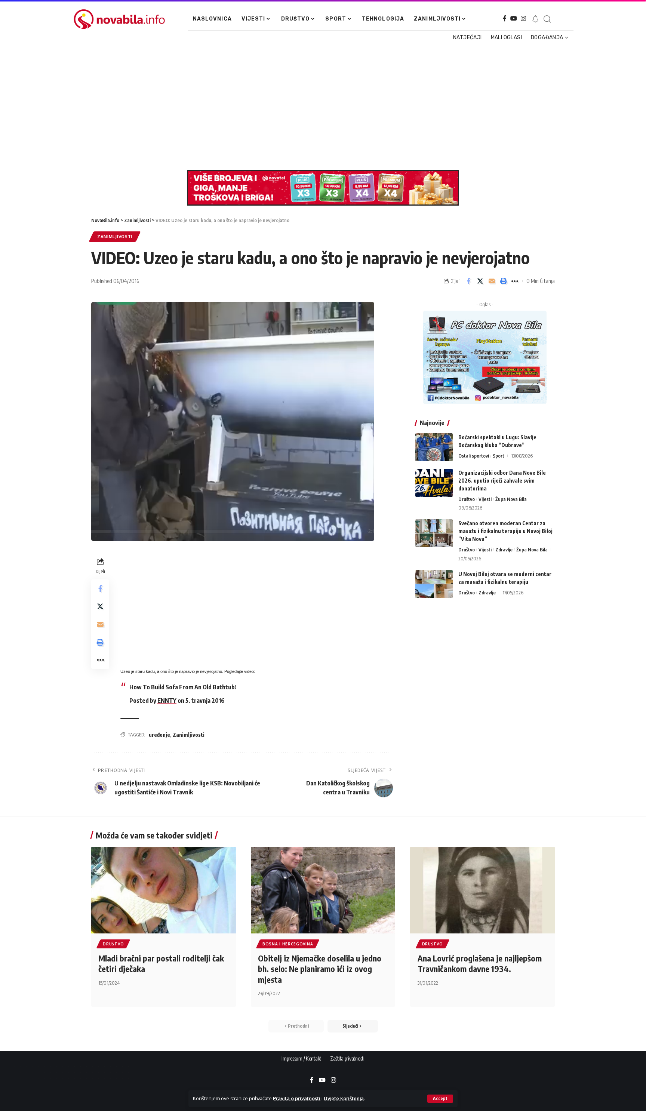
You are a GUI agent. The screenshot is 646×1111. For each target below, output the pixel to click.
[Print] (503, 281)
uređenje (159, 735)
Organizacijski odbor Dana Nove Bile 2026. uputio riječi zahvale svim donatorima (502, 481)
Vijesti (485, 499)
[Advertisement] (319, 106)
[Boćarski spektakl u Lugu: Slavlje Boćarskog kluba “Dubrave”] (434, 447)
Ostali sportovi (473, 456)
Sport (498, 456)
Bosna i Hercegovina (287, 944)
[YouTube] (513, 18)
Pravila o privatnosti (296, 1098)
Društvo (466, 499)
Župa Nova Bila (511, 499)
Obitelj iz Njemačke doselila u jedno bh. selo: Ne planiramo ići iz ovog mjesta (319, 969)
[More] (515, 281)
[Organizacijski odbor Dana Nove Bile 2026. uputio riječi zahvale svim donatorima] (434, 483)
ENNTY (166, 700)
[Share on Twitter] (480, 281)
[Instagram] (523, 18)
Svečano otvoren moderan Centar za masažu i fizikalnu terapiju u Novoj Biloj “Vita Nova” (505, 531)
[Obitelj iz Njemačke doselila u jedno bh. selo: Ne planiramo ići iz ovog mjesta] (323, 890)
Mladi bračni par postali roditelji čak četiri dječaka (161, 963)
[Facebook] (504, 18)
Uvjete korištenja (344, 1098)
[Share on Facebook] (468, 281)
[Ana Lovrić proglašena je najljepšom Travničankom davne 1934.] (482, 890)
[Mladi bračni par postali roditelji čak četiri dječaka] (163, 890)
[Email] (491, 281)
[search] (547, 19)
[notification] (535, 19)
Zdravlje (504, 550)
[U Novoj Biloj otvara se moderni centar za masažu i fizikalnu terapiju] (434, 584)
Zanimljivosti (114, 236)
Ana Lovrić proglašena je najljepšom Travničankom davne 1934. (480, 963)
